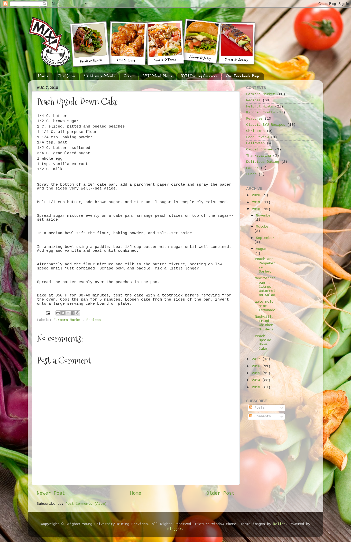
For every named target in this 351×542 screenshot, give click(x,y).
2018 (257, 209)
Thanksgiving (258, 156)
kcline (279, 524)
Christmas (255, 131)
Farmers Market (67, 320)
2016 (257, 366)
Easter (252, 168)
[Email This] (58, 312)
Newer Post (51, 493)
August (262, 249)
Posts (258, 408)
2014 (257, 380)
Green (129, 76)
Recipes (93, 320)
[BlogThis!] (63, 312)
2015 (257, 373)
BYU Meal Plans (157, 76)
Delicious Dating (262, 162)
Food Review (257, 137)
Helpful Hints (259, 107)
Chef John (66, 76)
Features (254, 119)
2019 (257, 202)
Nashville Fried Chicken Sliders (264, 323)
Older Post (220, 493)
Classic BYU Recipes (265, 125)
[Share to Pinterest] (77, 312)
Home (43, 76)
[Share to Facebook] (72, 312)
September (265, 238)
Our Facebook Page (243, 76)
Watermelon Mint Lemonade (265, 306)
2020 (257, 195)
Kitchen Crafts (260, 112)
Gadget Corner (259, 149)
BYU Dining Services (199, 76)
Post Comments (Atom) (86, 504)
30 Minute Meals (99, 76)
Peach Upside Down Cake (263, 342)
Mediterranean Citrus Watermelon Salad (265, 286)
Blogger (174, 529)
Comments (261, 416)
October (263, 227)
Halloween (255, 143)
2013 (257, 387)
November (264, 216)
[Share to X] (67, 312)
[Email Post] (48, 313)
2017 (257, 359)
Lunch (251, 174)
